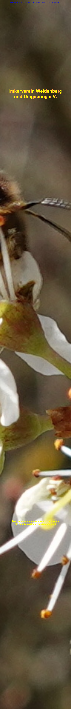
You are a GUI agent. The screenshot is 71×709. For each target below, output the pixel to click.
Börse (49, 2)
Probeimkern (38, 2)
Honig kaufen (43, 2)
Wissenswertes (31, 4)
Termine (33, 2)
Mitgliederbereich (38, 4)
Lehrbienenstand (27, 2)
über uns (15, 2)
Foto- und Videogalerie (55, 2)
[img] (35, 354)
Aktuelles (20, 2)
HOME (11, 2)
